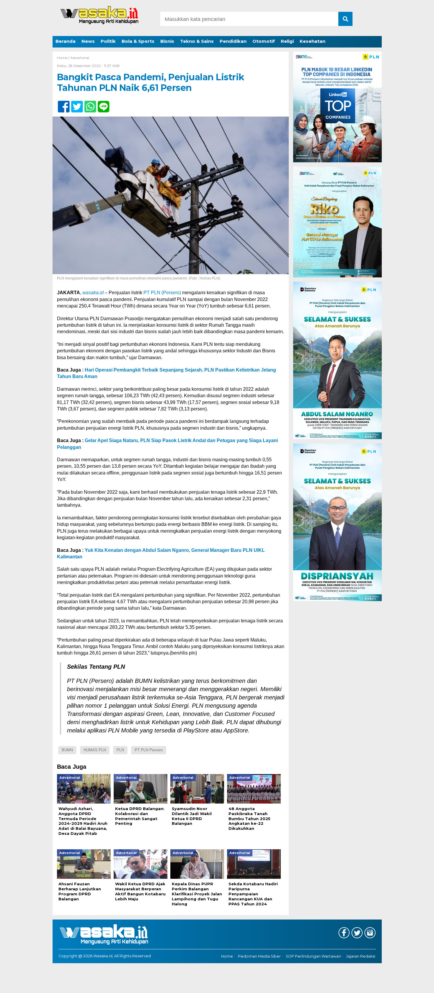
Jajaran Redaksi (360, 956)
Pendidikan (233, 41)
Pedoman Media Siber (259, 956)
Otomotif (263, 41)
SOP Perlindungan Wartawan (313, 956)
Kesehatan (312, 41)
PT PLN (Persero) (162, 292)
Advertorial (79, 57)
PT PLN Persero (149, 750)
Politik (108, 41)
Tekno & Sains (197, 41)
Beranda (66, 41)
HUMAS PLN (95, 750)
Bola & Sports (138, 41)
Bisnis (167, 41)
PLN (120, 750)
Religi (287, 41)
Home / (63, 57)
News (88, 41)
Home (227, 956)
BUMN (67, 750)
